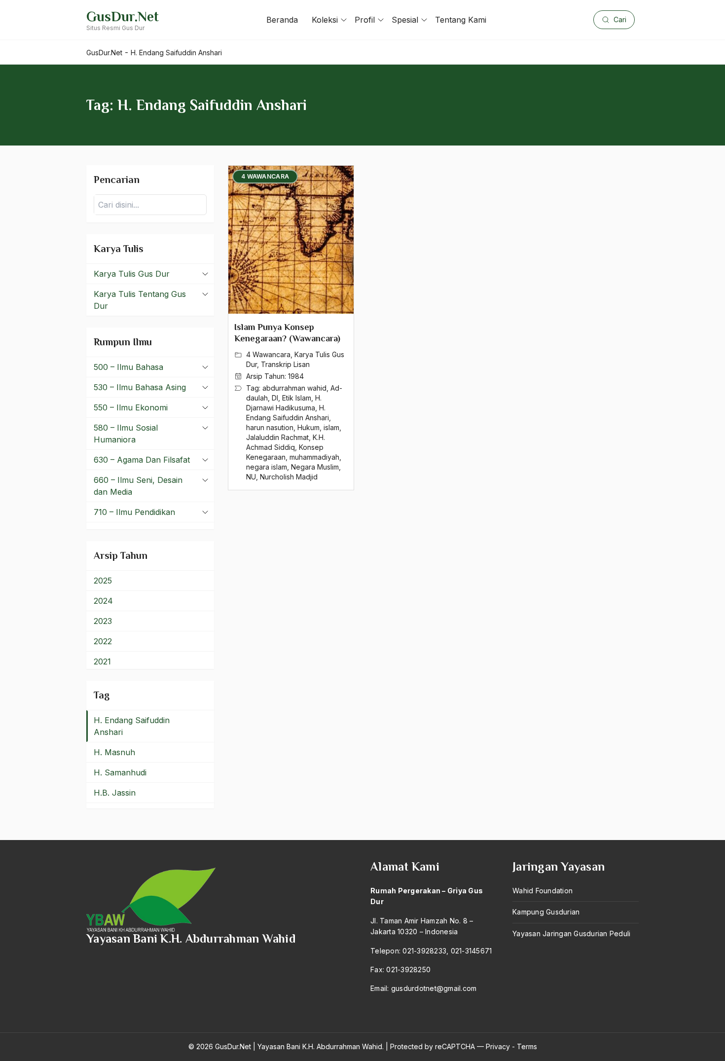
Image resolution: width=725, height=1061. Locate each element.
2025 (103, 580)
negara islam (266, 467)
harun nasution (269, 427)
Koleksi (325, 20)
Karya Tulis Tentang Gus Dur (140, 300)
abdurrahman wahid (294, 388)
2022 (103, 641)
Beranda (282, 20)
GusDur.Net (122, 16)
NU (251, 477)
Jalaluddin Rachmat (277, 437)
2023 (103, 621)
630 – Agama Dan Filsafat (142, 460)
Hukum (308, 427)
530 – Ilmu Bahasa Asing (140, 387)
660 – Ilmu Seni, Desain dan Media (138, 486)
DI (275, 398)
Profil (365, 20)
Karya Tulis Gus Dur (132, 274)
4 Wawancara (268, 354)
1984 (296, 376)
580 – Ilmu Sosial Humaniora (126, 433)
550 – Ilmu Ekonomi (131, 407)
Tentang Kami (460, 20)
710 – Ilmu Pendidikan (134, 512)
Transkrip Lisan (285, 364)
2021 (102, 661)
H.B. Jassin (115, 793)
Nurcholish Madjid (289, 477)
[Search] (196, 205)
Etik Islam (296, 398)
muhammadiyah (314, 457)
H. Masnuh (114, 752)
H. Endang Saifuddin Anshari (132, 726)
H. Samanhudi (120, 772)
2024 (103, 601)
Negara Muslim (315, 467)
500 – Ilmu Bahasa (128, 367)
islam (331, 427)
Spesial (405, 20)
